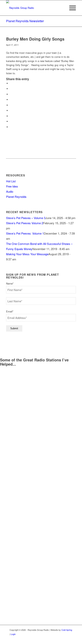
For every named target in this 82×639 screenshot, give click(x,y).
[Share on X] (11, 88)
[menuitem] (70, 7)
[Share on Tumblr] (11, 110)
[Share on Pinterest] (11, 99)
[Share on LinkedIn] (11, 105)
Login (13, 634)
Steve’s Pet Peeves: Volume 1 (25, 233)
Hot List (11, 181)
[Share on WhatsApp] (11, 94)
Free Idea (12, 186)
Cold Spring (66, 629)
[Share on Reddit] (11, 121)
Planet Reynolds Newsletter (25, 21)
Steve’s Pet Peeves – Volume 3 (25, 218)
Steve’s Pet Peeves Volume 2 (24, 223)
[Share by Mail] (11, 127)
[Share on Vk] (11, 116)
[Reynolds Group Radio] (34, 7)
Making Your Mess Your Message (27, 254)
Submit (14, 328)
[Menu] (70, 7)
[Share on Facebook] (11, 83)
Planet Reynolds (16, 197)
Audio (9, 191)
